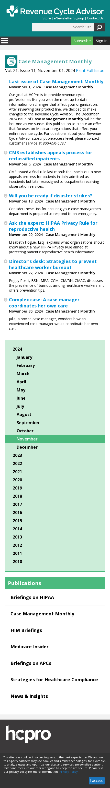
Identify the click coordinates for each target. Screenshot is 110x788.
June (21, 398)
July (20, 406)
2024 (17, 349)
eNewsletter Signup (69, 18)
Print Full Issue (90, 70)
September (28, 422)
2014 (17, 529)
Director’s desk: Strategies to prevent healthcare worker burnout (53, 264)
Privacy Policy (68, 771)
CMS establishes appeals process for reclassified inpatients (50, 155)
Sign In (101, 40)
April (21, 382)
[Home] (55, 11)
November (27, 439)
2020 (17, 480)
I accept (96, 780)
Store (46, 18)
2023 (17, 455)
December (27, 447)
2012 (17, 545)
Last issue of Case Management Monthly (56, 81)
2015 (17, 520)
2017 (17, 504)
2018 (17, 496)
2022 (17, 463)
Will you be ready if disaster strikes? (50, 196)
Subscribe (82, 40)
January (24, 357)
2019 (17, 488)
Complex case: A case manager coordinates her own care (44, 302)
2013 (17, 537)
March (23, 373)
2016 (17, 512)
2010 (17, 561)
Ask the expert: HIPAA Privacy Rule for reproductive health (53, 226)
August (24, 414)
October (25, 431)
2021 (17, 471)
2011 (17, 553)
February (26, 365)
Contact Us (95, 18)
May (21, 390)
